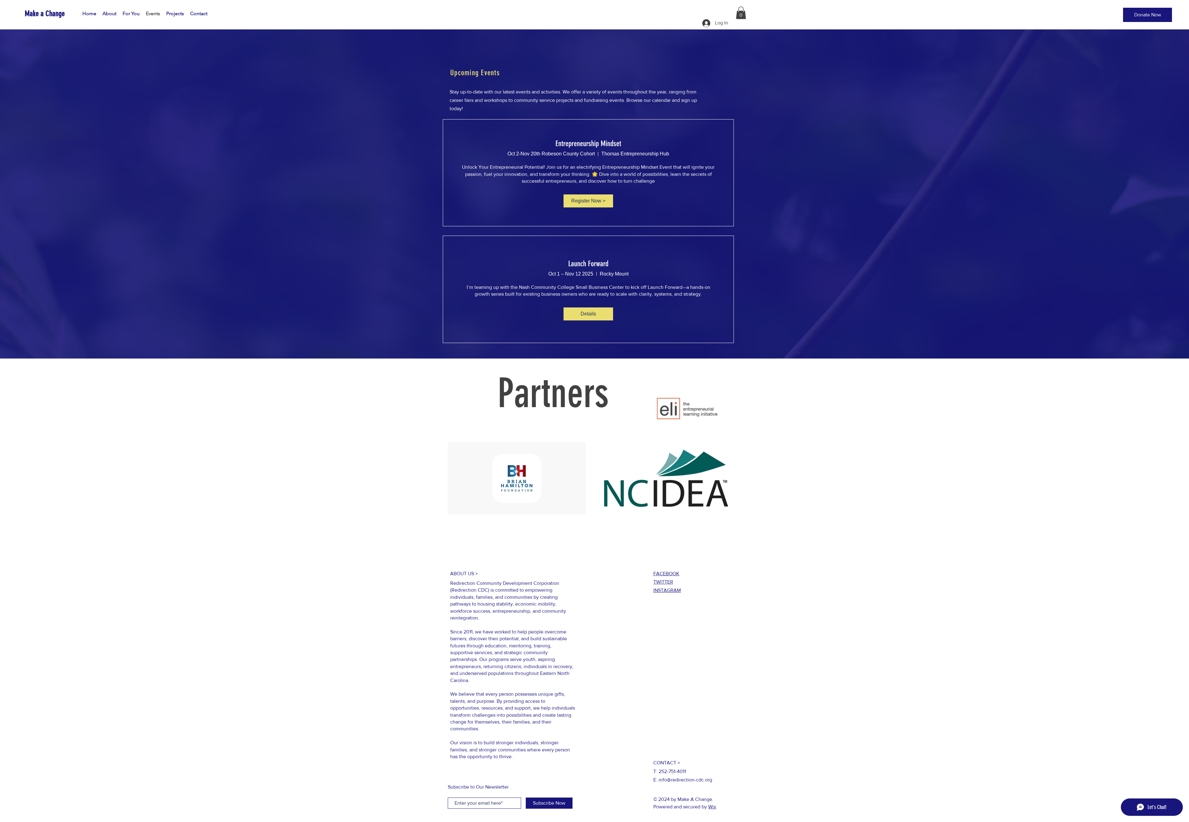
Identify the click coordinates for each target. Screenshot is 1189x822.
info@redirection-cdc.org (685, 779)
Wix (712, 806)
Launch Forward (588, 263)
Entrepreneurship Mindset (588, 143)
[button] (1147, 15)
